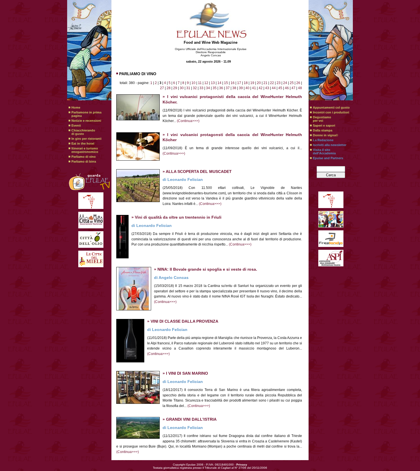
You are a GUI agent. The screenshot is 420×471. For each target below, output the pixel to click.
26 (298, 83)
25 (292, 83)
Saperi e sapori (324, 125)
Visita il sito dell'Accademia (324, 151)
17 (239, 83)
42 (261, 88)
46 (287, 88)
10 (193, 83)
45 (280, 88)
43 (267, 88)
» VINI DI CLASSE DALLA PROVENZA (182, 321)
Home (75, 107)
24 (285, 83)
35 (215, 88)
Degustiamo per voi (322, 118)
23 (279, 83)
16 (233, 83)
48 (300, 88)
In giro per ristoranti (86, 138)
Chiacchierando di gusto (83, 132)
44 (274, 88)
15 (226, 83)
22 (272, 83)
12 (206, 83)
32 (195, 88)
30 (182, 88)
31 (188, 88)
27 (162, 88)
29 (175, 88)
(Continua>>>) (188, 121)
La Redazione (323, 140)
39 (241, 88)
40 (247, 88)
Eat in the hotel (82, 143)
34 (208, 88)
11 (200, 83)
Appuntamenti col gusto (331, 107)
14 (219, 83)
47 (293, 88)
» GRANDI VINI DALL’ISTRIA (190, 419)
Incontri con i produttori (331, 112)
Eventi (76, 125)
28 (169, 88)
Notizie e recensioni (86, 120)
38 (234, 88)
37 (228, 88)
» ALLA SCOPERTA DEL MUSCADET (197, 171)
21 (265, 83)
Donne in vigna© (325, 135)
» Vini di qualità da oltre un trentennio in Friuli (176, 217)
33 (201, 88)
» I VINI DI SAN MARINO (185, 373)
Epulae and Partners (328, 158)
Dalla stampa (322, 130)
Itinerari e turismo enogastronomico (84, 150)
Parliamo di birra (83, 161)
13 (213, 83)
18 (246, 83)
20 (259, 83)
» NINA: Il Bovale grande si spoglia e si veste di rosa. (205, 269)
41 (254, 88)
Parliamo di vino (83, 156)
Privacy (241, 464)
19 (252, 83)
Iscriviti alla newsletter (329, 145)
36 (221, 88)
